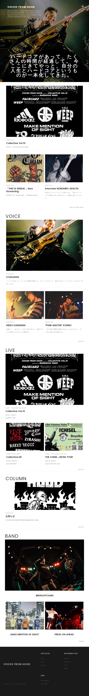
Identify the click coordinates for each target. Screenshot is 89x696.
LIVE (65, 665)
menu (82, 6)
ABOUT (66, 658)
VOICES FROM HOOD (16, 664)
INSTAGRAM (45, 680)
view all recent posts (76, 207)
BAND (66, 668)
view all (80, 341)
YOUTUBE (44, 684)
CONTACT (67, 661)
